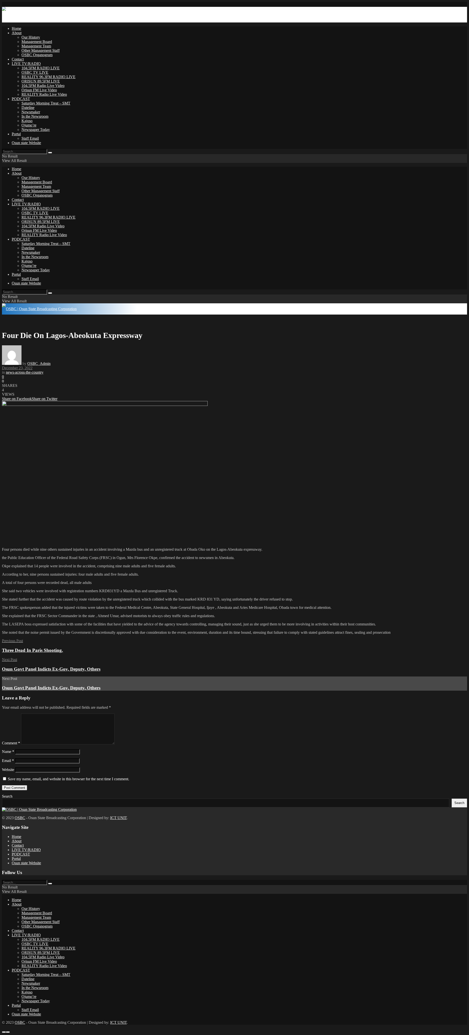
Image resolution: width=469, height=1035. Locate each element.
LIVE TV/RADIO (26, 64)
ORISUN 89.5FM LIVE (40, 81)
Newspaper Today (35, 129)
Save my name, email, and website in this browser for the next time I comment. (68, 779)
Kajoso (26, 121)
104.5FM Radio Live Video (42, 86)
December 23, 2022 (17, 368)
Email (8, 761)
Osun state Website (26, 143)
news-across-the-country (24, 372)
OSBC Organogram (37, 55)
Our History (30, 37)
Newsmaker (30, 112)
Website (8, 770)
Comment (11, 743)
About (16, 33)
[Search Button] (50, 152)
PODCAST (21, 99)
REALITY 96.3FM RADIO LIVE (48, 77)
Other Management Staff (40, 50)
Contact (18, 59)
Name (8, 752)
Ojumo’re (28, 125)
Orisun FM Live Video (39, 90)
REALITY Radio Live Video (44, 94)
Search (7, 796)
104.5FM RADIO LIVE (40, 68)
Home (16, 28)
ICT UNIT (118, 818)
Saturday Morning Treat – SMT (45, 103)
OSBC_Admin (39, 363)
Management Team (36, 46)
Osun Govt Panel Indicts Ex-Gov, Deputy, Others (51, 687)
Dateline (27, 108)
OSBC (20, 818)
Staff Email (30, 138)
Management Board (36, 42)
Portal (16, 134)
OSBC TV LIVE (34, 72)
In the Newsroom (34, 116)
